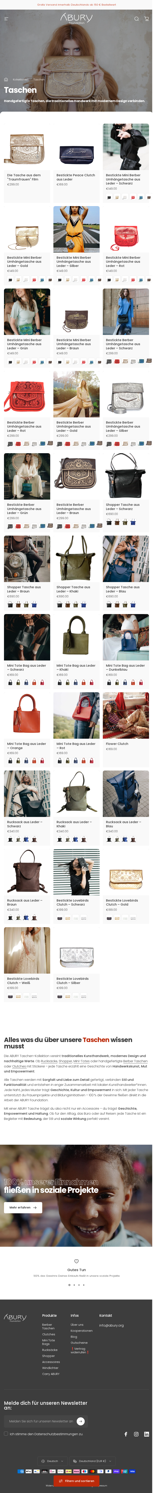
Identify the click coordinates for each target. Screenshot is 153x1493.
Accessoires (51, 1362)
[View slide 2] (74, 1285)
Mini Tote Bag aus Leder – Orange (26, 745)
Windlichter (50, 1368)
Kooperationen (82, 1331)
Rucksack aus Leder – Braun (24, 902)
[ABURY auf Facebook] (126, 1434)
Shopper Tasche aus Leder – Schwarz (123, 506)
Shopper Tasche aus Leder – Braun (24, 589)
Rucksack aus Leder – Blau (123, 824)
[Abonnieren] (81, 1421)
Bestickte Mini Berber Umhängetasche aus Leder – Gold (24, 261)
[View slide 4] (83, 1285)
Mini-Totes (82, 1061)
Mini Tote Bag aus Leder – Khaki (76, 667)
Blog (74, 1337)
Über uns (77, 1325)
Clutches (19, 1066)
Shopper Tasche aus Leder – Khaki (73, 589)
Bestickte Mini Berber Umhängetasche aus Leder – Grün (24, 344)
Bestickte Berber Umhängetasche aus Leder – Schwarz (123, 344)
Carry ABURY (50, 1374)
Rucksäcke (49, 1061)
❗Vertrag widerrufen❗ (80, 1350)
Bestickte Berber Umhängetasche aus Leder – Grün (24, 508)
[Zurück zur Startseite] (6, 80)
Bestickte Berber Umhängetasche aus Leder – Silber (123, 426)
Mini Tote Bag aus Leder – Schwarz (26, 667)
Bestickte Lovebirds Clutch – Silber (73, 980)
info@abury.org (111, 1325)
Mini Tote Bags (48, 1342)
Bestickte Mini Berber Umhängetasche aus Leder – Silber (74, 261)
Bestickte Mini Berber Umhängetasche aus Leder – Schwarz (123, 179)
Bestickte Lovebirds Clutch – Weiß (23, 980)
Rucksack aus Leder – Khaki (74, 824)
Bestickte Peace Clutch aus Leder (76, 177)
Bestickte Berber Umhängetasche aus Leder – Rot (24, 426)
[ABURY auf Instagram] (136, 1434)
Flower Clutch (117, 743)
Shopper (65, 1061)
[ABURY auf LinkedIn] (146, 1434)
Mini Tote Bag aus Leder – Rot (76, 745)
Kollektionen (20, 79)
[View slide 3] (78, 1285)
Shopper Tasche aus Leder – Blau (123, 589)
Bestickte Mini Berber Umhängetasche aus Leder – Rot (123, 261)
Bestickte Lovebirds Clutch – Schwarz (73, 902)
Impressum (101, 1485)
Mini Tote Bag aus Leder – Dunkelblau (125, 667)
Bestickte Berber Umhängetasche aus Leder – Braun (74, 508)
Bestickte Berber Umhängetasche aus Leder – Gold (74, 426)
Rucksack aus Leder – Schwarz (24, 824)
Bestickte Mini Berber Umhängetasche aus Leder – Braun (74, 344)
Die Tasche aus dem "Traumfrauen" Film (24, 177)
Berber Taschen (135, 1061)
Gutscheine (79, 1343)
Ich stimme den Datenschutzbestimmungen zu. (46, 1434)
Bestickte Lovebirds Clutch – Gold (122, 902)
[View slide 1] (69, 1285)
